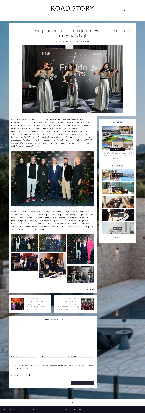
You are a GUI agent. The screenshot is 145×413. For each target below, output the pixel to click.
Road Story (72, 8)
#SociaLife (62, 16)
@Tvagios (84, 16)
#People (95, 16)
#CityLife (49, 16)
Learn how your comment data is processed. (54, 389)
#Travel (73, 16)
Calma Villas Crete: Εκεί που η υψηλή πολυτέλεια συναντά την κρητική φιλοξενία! (117, 155)
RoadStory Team (83, 41)
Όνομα (14, 356)
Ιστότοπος (72, 356)
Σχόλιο (14, 324)
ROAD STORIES (118, 237)
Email (42, 356)
